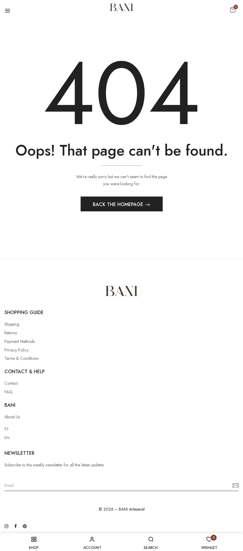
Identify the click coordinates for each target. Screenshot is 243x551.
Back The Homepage (119, 204)
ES (6, 429)
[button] (233, 10)
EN (6, 438)
